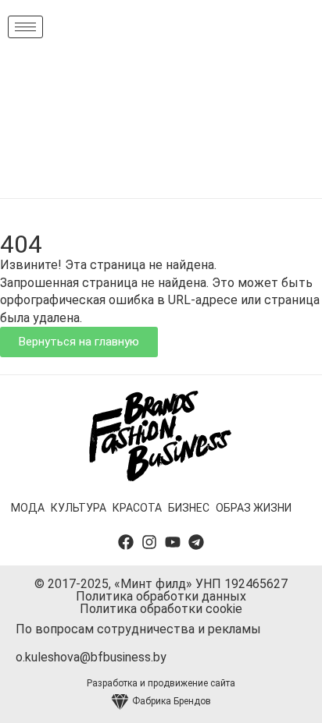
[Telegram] (196, 542)
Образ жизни (254, 507)
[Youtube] (173, 542)
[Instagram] (149, 542)
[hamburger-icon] (25, 27)
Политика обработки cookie (161, 608)
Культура (78, 507)
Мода (28, 507)
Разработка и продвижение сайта (161, 683)
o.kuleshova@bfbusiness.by (91, 657)
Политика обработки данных (161, 596)
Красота (137, 507)
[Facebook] (126, 542)
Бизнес (188, 507)
